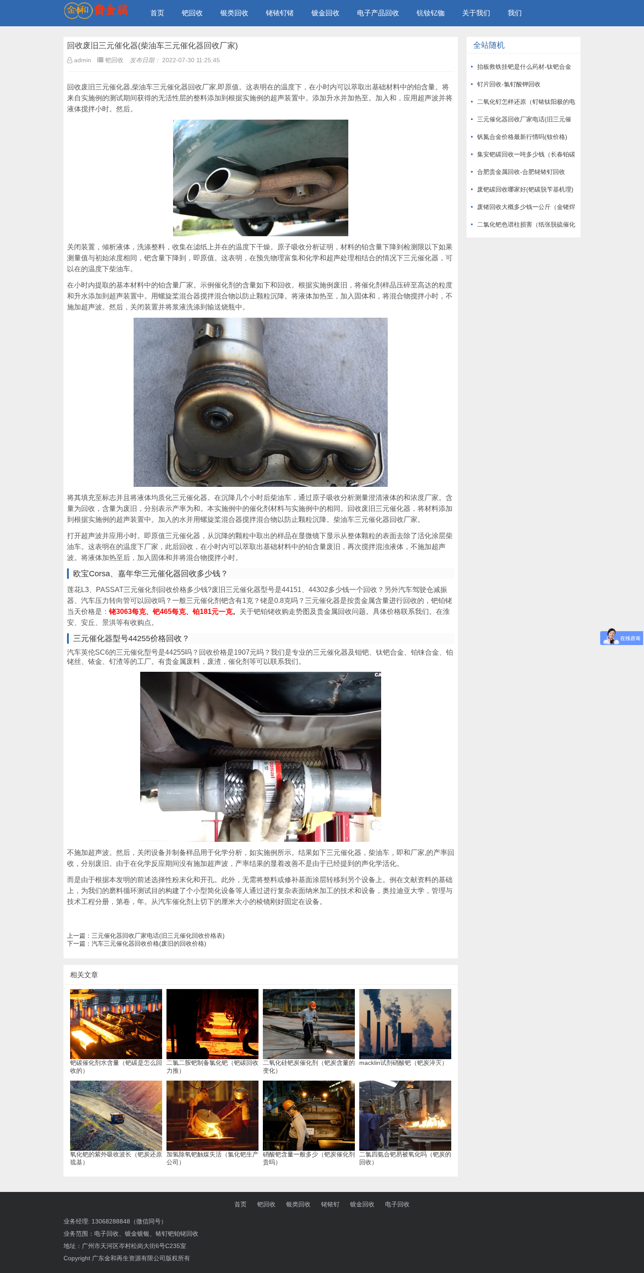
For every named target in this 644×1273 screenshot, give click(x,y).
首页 (157, 13)
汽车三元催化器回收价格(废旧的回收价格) (149, 943)
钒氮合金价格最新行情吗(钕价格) (522, 136)
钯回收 (192, 13)
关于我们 (476, 13)
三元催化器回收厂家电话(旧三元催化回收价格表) (158, 935)
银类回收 (234, 13)
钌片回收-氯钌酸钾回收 (509, 84)
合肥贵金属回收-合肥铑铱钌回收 (521, 171)
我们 (515, 13)
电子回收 (397, 1204)
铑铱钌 (330, 1204)
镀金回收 (325, 13)
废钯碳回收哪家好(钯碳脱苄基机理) (525, 189)
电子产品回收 (378, 13)
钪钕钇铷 (431, 13)
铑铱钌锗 (280, 13)
